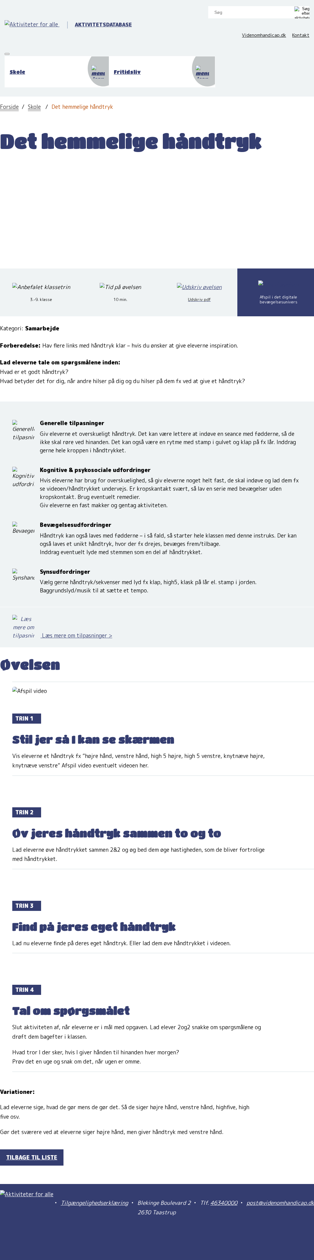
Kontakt (300, 35)
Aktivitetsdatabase (103, 24)
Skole (34, 107)
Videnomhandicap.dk (264, 35)
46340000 (223, 1203)
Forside (9, 107)
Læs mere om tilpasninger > (76, 635)
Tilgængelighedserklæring (94, 1203)
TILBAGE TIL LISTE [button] (31, 1157)
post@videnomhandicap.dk (280, 1203)
